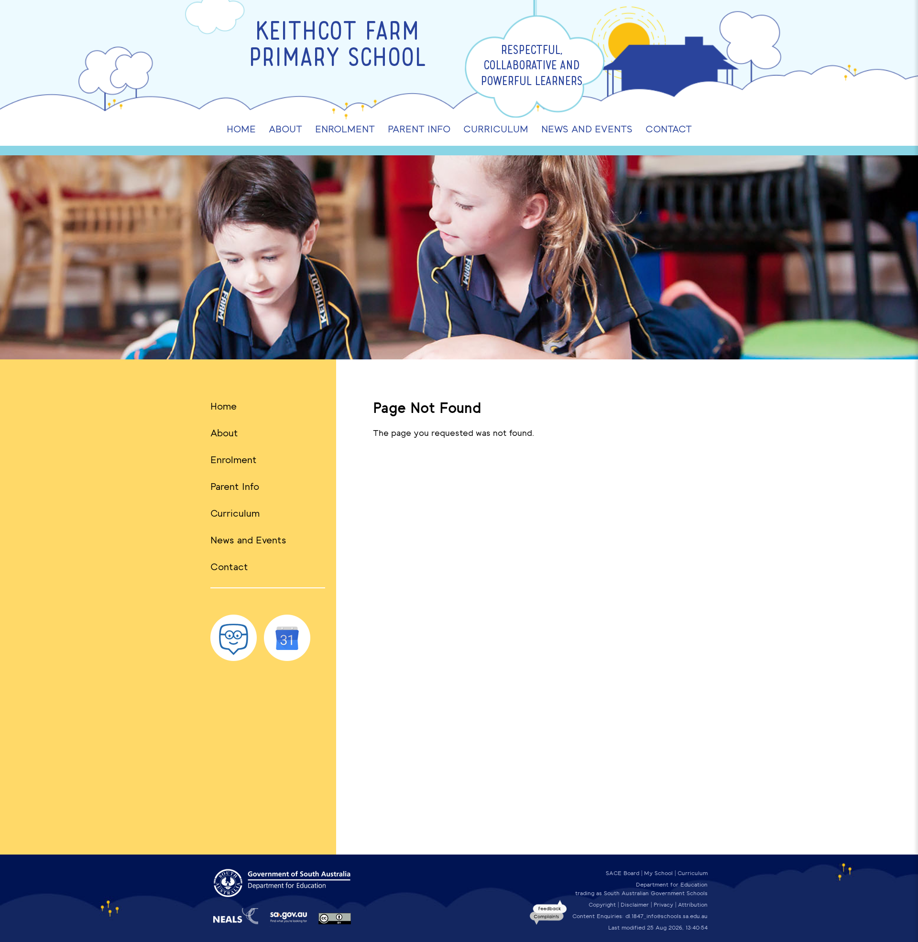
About (224, 433)
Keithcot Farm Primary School (337, 46)
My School (658, 873)
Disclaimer (635, 904)
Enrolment (233, 460)
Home (223, 406)
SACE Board (622, 873)
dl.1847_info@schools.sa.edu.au (666, 916)
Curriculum (235, 513)
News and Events (248, 540)
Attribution (693, 904)
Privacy (663, 904)
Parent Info (234, 486)
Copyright (602, 904)
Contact (229, 567)
